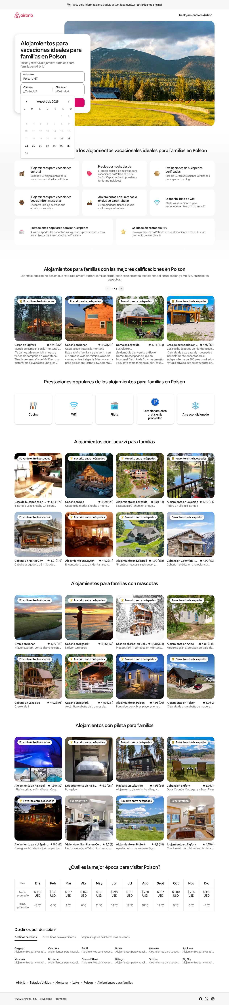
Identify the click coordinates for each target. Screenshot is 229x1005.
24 (26, 146)
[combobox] (52, 78)
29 (61, 146)
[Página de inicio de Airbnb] (23, 15)
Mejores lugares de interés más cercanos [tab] (105, 937)
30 (68, 146)
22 (61, 138)
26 (40, 146)
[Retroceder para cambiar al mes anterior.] (27, 102)
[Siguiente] (121, 289)
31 (26, 153)
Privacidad (46, 998)
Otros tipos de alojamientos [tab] (59, 937)
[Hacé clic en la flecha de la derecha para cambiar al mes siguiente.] (68, 102)
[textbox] (36, 91)
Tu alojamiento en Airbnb (195, 15)
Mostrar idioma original (148, 4)
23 (68, 138)
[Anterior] (108, 289)
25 (33, 146)
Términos (61, 998)
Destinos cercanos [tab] (25, 937)
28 (54, 146)
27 (47, 146)
